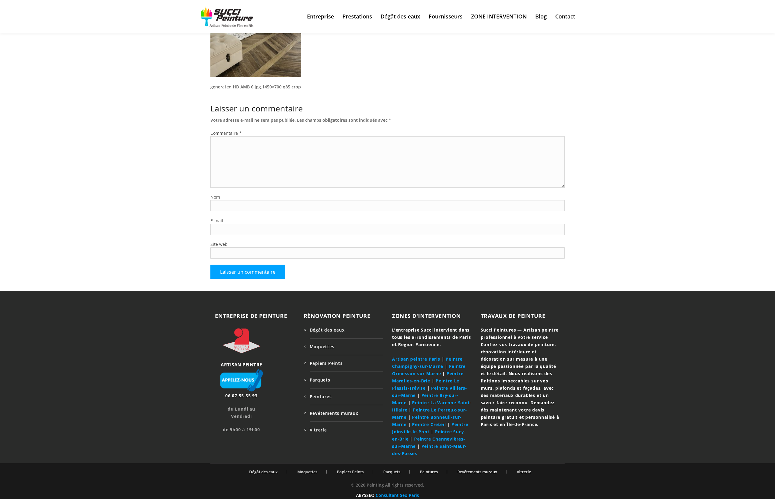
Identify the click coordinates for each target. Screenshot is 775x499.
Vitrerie (318, 430)
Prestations (357, 16)
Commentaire (226, 133)
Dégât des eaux (400, 16)
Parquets (320, 380)
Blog (541, 16)
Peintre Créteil (429, 424)
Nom (215, 197)
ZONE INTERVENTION (499, 16)
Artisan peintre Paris (416, 359)
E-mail (216, 220)
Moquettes (322, 346)
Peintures (321, 396)
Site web (219, 244)
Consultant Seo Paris (397, 495)
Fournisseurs (446, 16)
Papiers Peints (326, 363)
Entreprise (320, 16)
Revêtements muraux (334, 413)
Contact (565, 16)
